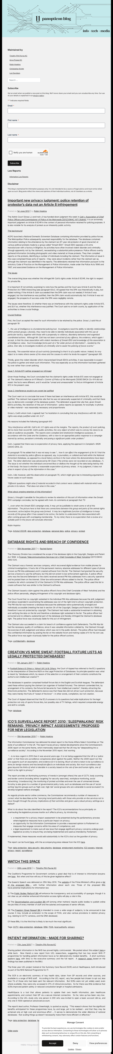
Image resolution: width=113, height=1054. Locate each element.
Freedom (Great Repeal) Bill (27, 910)
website (65, 882)
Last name (13, 135)
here (32, 842)
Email (11, 105)
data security (33, 848)
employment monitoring (72, 848)
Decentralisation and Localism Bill (30, 902)
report (18, 850)
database (46, 531)
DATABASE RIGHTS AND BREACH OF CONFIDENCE (48, 542)
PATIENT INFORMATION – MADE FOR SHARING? (46, 938)
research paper (85, 959)
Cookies (71, 1049)
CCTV (15, 927)
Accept (52, 1043)
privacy (74, 531)
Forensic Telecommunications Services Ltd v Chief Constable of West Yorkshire (54, 557)
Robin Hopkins (15, 64)
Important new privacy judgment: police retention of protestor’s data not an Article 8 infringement (48, 202)
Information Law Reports (19, 177)
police (67, 531)
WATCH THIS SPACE (24, 861)
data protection (34, 531)
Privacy (78, 1049)
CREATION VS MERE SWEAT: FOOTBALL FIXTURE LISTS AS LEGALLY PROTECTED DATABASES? (55, 654)
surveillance (27, 850)
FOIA (51, 927)
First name (13, 120)
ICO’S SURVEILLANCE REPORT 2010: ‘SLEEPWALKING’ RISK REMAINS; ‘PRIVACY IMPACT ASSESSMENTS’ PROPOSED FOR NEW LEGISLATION (55, 726)
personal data (58, 531)
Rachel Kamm (46, 549)
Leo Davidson (15, 73)
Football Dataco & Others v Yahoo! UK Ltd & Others (33, 668)
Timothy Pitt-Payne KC (18, 56)
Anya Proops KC (16, 60)
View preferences (98, 1043)
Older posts (13, 1031)
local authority (60, 927)
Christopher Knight (17, 69)
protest (82, 531)
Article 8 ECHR (19, 531)
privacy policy (38, 96)
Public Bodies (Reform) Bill (26, 893)
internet (99, 848)
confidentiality (19, 641)
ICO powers (89, 848)
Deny (75, 1043)
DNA (46, 927)
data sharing (46, 848)
